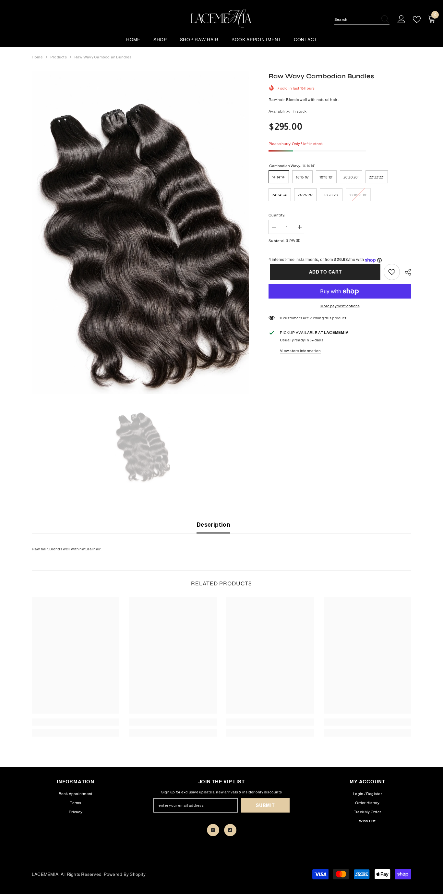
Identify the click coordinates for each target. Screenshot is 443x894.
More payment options (340, 306)
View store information (300, 351)
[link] (392, 272)
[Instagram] (213, 830)
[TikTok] (230, 830)
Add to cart (323, 272)
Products (58, 57)
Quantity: (277, 215)
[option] (140, 232)
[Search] (361, 20)
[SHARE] (405, 272)
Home (37, 57)
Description (213, 524)
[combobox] (355, 19)
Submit (265, 805)
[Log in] (401, 19)
